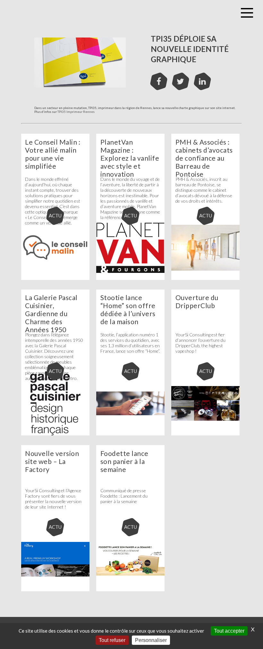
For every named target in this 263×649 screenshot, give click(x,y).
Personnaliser (151, 640)
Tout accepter (229, 631)
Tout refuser (112, 640)
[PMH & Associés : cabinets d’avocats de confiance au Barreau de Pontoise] (205, 279)
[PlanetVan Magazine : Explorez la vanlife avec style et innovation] (130, 279)
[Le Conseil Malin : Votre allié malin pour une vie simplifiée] (55, 279)
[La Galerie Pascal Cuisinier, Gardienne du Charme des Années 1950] (55, 434)
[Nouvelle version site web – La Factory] (55, 590)
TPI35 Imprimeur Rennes (76, 112)
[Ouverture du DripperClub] (205, 434)
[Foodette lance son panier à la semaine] (130, 590)
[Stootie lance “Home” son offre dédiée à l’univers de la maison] (130, 434)
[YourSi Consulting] (105, 13)
